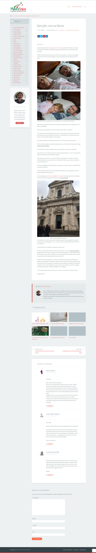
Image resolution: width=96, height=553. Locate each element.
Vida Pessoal (16, 80)
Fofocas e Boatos (17, 38)
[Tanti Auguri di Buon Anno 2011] (58, 327)
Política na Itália (17, 64)
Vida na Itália (16, 77)
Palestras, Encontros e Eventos (18, 58)
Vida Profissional (17, 82)
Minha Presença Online (18, 54)
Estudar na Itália (17, 34)
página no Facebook (56, 48)
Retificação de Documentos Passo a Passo (44, 351)
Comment (62, 30)
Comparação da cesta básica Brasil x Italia (72, 351)
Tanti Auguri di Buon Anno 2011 (57, 337)
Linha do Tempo (83, 549)
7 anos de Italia (72, 337)
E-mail (35, 525)
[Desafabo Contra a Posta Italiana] (77, 313)
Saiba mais (19, 122)
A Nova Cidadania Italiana (19, 27)
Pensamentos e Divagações (72, 30)
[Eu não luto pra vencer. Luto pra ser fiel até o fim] (40, 335)
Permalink (55, 372)
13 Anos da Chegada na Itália (57, 323)
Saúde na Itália (17, 68)
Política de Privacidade (67, 549)
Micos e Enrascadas (18, 52)
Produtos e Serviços (18, 66)
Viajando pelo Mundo (18, 73)
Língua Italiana (17, 43)
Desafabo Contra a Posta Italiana (76, 323)
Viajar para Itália (17, 75)
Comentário (36, 497)
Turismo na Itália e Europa (19, 72)
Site (34, 532)
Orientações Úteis (17, 56)
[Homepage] (18, 6)
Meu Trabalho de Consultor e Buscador (18, 49)
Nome (34, 518)
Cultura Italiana (17, 29)
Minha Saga (12, 549)
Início (69, 6)
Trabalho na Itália (17, 70)
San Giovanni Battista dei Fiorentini (55, 176)
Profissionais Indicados (77, 6)
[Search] (84, 5)
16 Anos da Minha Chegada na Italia (40, 323)
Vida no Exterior (17, 79)
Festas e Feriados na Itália (19, 36)
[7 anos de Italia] (77, 327)
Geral (15, 40)
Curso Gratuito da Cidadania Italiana (17, 31)
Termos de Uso (75, 549)
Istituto (15, 41)
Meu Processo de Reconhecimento (17, 46)
